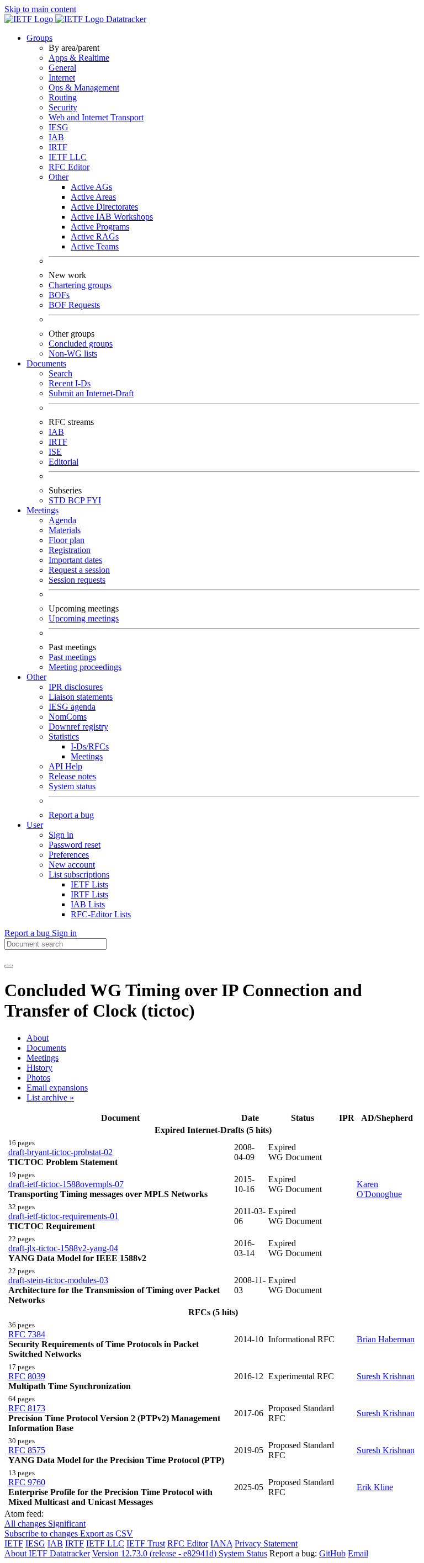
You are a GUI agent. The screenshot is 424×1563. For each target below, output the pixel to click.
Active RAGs (95, 236)
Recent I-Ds (70, 383)
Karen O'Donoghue (379, 1189)
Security (63, 107)
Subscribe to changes (42, 1533)
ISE (55, 451)
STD (58, 500)
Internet (62, 77)
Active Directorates (104, 206)
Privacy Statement (266, 1543)
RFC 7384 (26, 1334)
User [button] (34, 825)
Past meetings (72, 657)
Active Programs (100, 226)
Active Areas (93, 196)
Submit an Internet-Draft (91, 393)
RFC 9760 (26, 1482)
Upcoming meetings (84, 618)
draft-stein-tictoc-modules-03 (58, 1280)
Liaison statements (81, 696)
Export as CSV (106, 1533)
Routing (63, 97)
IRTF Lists (89, 894)
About (37, 1038)
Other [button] (36, 677)
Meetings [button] (42, 510)
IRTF (58, 147)
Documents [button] (46, 363)
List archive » (50, 1097)
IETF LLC (68, 157)
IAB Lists (88, 904)
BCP (77, 500)
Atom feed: (24, 1513)
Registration (70, 550)
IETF (13, 1543)
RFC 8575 (26, 1450)
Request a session (79, 570)
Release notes (72, 776)
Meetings (87, 756)
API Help (65, 766)
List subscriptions (79, 874)
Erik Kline (375, 1487)
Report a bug (71, 815)
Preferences (69, 854)
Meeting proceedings (85, 667)
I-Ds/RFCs (90, 746)
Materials (65, 530)
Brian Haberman (386, 1339)
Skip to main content (40, 9)
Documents (46, 1047)
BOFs (59, 295)
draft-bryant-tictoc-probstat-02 (60, 1152)
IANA (221, 1543)
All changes (26, 1523)
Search (60, 373)
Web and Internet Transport (96, 117)
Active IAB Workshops (112, 216)
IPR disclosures (76, 687)
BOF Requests (74, 305)
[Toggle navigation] (8, 966)
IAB (56, 137)
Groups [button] (39, 37)
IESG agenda (72, 706)
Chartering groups (80, 285)
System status (72, 786)
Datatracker (125, 19)
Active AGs (91, 187)
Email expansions (57, 1087)
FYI (94, 500)
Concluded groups (81, 343)
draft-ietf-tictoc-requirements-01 (63, 1216)
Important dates (75, 560)
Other (58, 177)
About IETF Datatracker (47, 1553)
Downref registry (78, 726)
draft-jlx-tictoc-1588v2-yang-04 (63, 1248)
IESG (58, 127)
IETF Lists (89, 884)
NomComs (68, 716)
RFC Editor (69, 167)
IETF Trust (145, 1543)
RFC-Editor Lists (101, 914)
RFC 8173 (26, 1408)
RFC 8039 (26, 1376)
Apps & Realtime (79, 57)
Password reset (74, 844)
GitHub (332, 1553)
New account (72, 864)
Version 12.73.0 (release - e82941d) (155, 1553)
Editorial (63, 461)
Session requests (77, 579)
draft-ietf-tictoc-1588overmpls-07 (66, 1184)
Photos (38, 1077)
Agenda (62, 520)
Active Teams (95, 246)
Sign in (61, 834)
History (39, 1067)
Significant (67, 1523)
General (62, 67)
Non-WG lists (73, 353)
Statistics (64, 736)
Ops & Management (84, 87)
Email (358, 1553)
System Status (243, 1553)
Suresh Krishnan (386, 1376)
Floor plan (66, 540)
